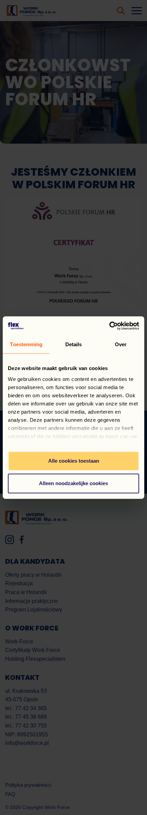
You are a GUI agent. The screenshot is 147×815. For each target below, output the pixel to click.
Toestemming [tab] (26, 344)
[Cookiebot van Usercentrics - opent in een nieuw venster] (109, 325)
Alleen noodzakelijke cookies (73, 483)
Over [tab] (120, 344)
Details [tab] (73, 344)
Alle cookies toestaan (73, 461)
